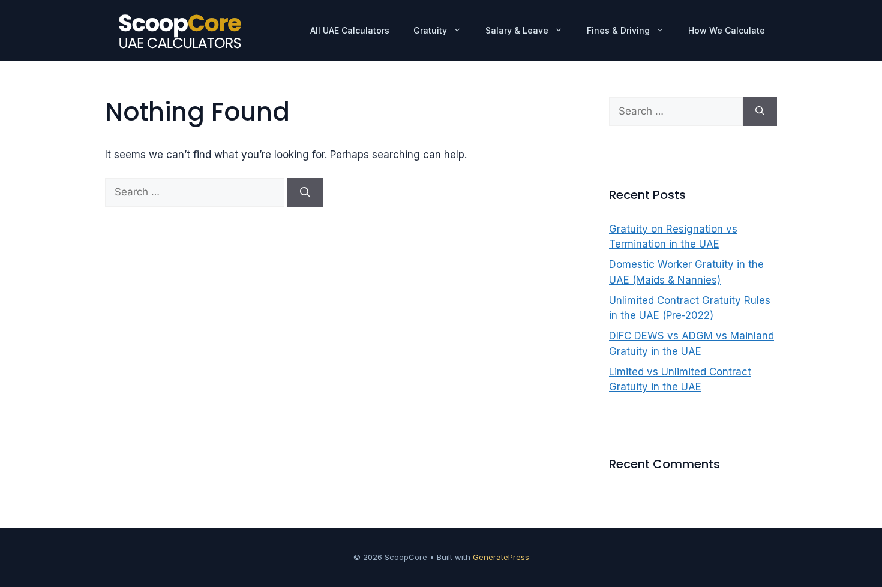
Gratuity (430, 30)
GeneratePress (501, 557)
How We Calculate (726, 30)
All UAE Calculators (349, 30)
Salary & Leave (516, 30)
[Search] (305, 192)
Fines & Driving (618, 30)
